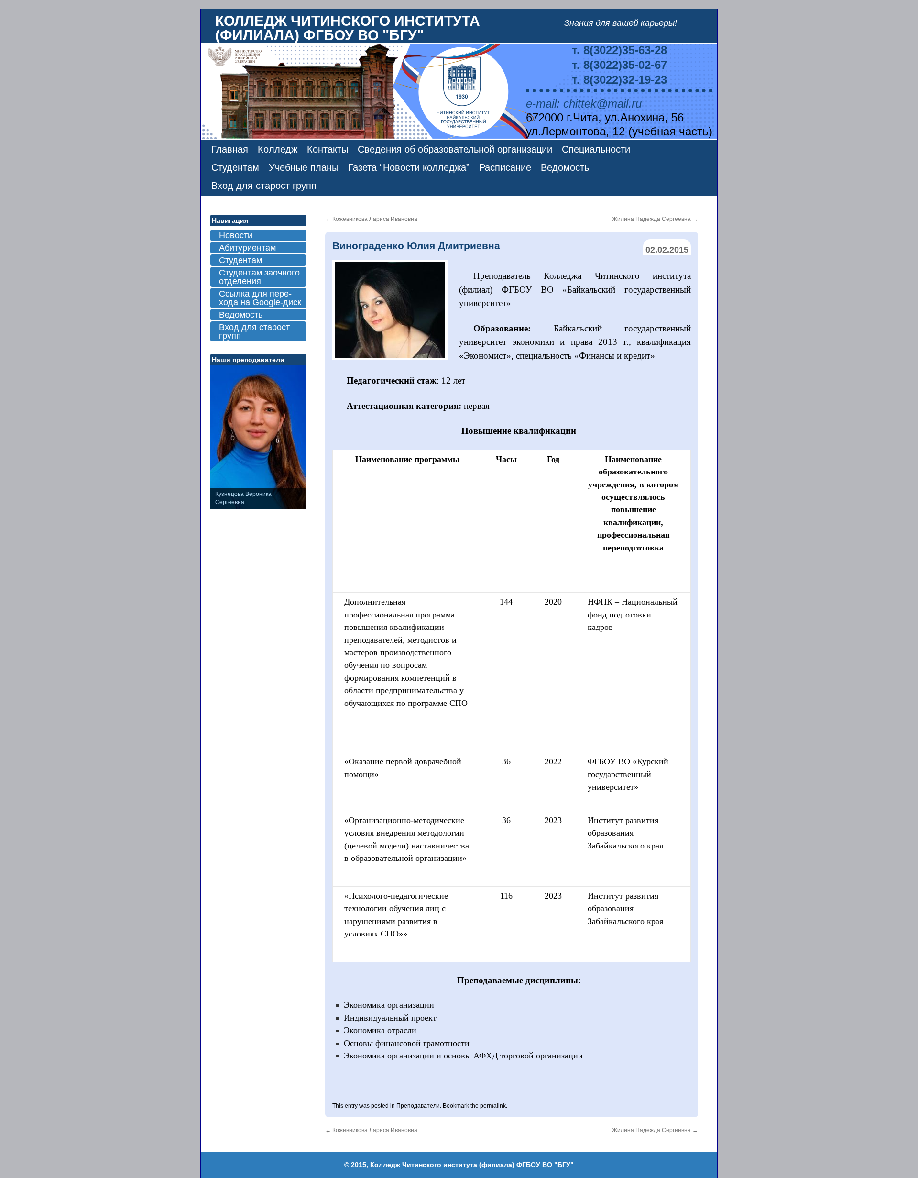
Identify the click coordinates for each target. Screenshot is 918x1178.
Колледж (277, 149)
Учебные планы (304, 167)
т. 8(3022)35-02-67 (619, 64)
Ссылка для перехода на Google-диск (260, 298)
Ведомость (565, 167)
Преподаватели (418, 1105)
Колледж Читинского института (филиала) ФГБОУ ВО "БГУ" (347, 28)
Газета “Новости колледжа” (409, 167)
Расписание (505, 167)
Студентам (235, 167)
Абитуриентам (247, 247)
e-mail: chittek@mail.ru (584, 103)
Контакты (327, 149)
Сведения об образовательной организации (455, 149)
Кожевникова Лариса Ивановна (371, 219)
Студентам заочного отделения (259, 277)
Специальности (596, 149)
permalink (493, 1105)
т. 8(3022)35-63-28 (619, 50)
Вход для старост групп (264, 185)
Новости (235, 235)
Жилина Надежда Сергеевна (655, 219)
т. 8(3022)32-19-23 (619, 79)
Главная (229, 149)
